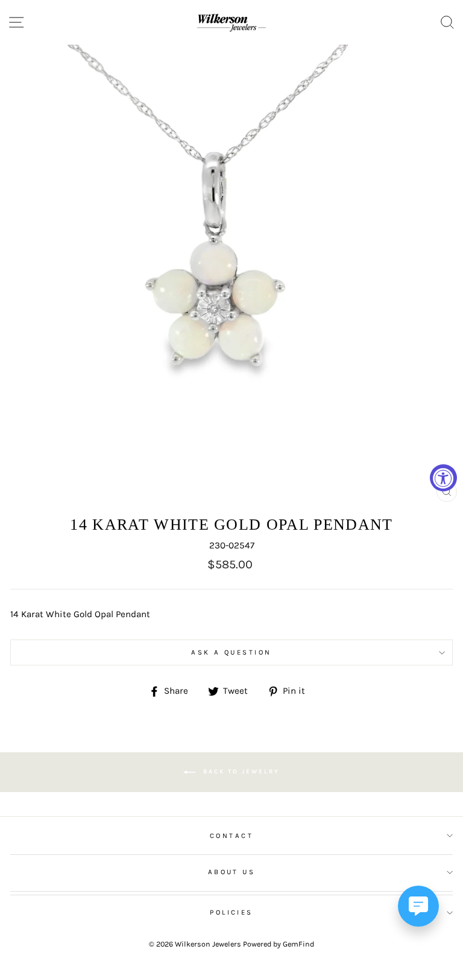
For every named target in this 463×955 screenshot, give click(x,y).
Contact (231, 835)
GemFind (298, 943)
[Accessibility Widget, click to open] (443, 477)
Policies (231, 912)
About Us (232, 872)
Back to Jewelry (240, 772)
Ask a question (231, 652)
